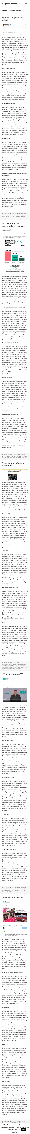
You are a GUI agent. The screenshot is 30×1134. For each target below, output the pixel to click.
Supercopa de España (18, 890)
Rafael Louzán (5, 890)
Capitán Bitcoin (5, 215)
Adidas (19, 1121)
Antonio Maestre (22, 213)
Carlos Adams (13, 215)
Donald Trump (24, 456)
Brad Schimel (16, 664)
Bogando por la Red (11, 3)
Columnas (13, 213)
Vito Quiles (9, 891)
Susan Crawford (14, 668)
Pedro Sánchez (23, 667)
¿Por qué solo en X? (12, 674)
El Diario (18, 665)
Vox (19, 668)
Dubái (17, 215)
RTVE (19, 457)
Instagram (4, 216)
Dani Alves (21, 664)
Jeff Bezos (16, 889)
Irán (8, 216)
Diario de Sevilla (11, 665)
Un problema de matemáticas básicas (13, 224)
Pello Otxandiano (13, 457)
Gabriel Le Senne (6, 667)
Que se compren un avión (12, 18)
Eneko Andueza (5, 457)
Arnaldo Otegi (5, 889)
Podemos (21, 889)
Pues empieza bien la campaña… (13, 464)
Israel (11, 216)
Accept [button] (23, 1129)
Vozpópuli (22, 457)
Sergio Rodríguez (6, 668)
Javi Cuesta (15, 216)
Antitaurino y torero (13, 897)
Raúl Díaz (11, 890)
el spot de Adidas (15, 1087)
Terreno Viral (23, 216)
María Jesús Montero (15, 667)
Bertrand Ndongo (6, 456)
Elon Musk (22, 665)
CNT (11, 456)
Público (25, 889)
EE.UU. (20, 215)
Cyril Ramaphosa (16, 456)
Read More (15, 1132)
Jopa (19, 216)
